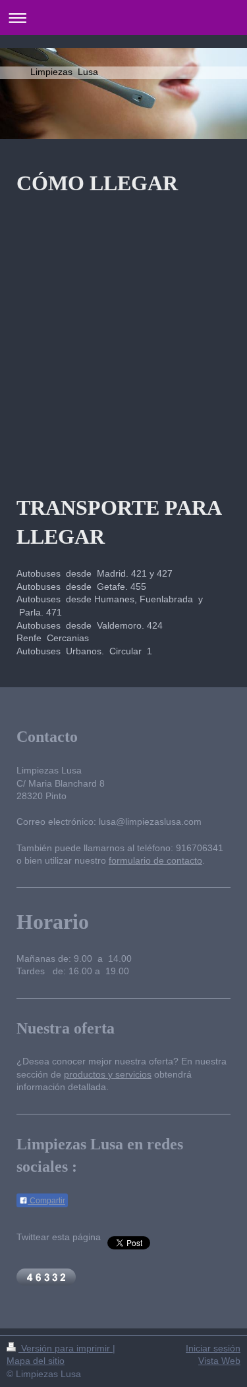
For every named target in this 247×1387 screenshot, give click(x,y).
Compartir (46, 1200)
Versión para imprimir (65, 1348)
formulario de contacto (155, 860)
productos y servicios (107, 1074)
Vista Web (219, 1360)
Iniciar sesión (213, 1348)
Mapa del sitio (36, 1360)
